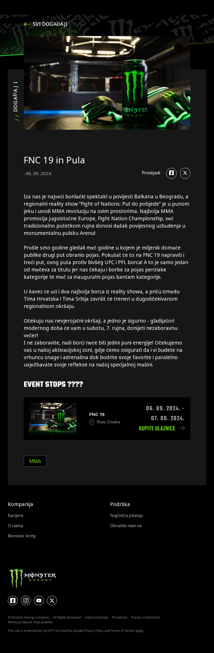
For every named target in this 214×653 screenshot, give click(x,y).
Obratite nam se (126, 526)
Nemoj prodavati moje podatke (30, 622)
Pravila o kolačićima (145, 617)
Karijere (15, 516)
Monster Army (22, 536)
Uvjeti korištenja (96, 617)
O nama (15, 526)
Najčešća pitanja (126, 516)
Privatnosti (119, 617)
